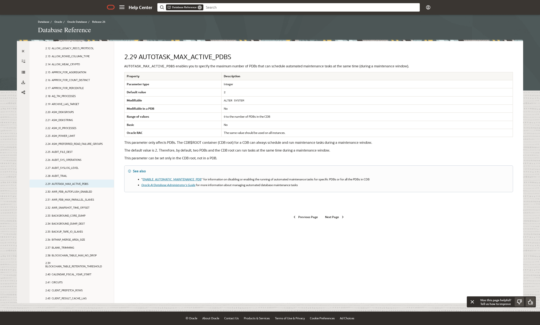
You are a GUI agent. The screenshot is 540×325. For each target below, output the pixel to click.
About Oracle (210, 318)
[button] (122, 7)
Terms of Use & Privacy (290, 318)
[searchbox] (311, 7)
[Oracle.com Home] (110, 7)
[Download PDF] (23, 82)
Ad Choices (347, 318)
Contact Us (231, 318)
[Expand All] (23, 61)
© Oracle (191, 318)
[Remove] (199, 7)
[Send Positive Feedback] (530, 301)
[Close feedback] (472, 301)
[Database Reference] (23, 72)
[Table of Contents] (23, 51)
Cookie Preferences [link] (322, 318)
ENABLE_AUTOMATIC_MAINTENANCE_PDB (172, 179)
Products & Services (257, 318)
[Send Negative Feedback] (519, 301)
